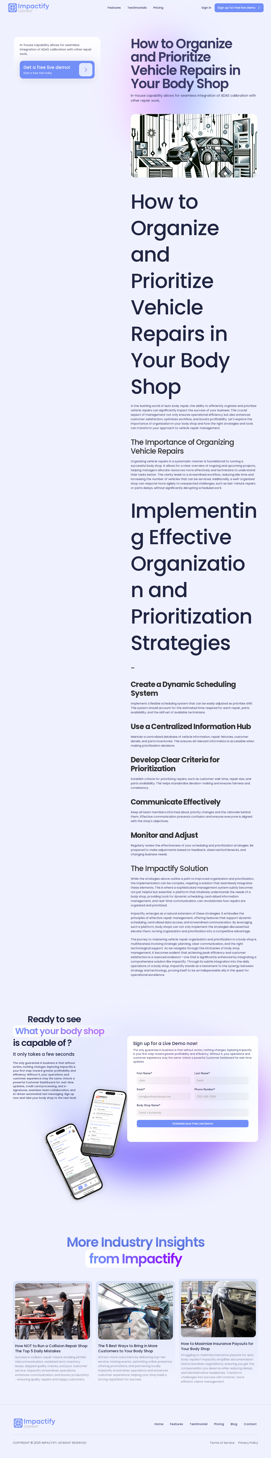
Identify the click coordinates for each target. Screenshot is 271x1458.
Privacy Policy (248, 1443)
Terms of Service (222, 1443)
